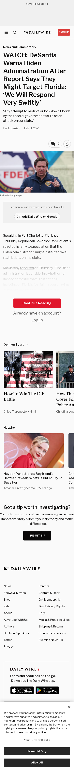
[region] (37, 736)
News (7, 586)
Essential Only (37, 751)
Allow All (37, 762)
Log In (37, 320)
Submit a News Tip (51, 640)
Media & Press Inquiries (54, 619)
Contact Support (50, 592)
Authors (9, 626)
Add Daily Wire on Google (39, 216)
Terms (8, 640)
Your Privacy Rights (52, 606)
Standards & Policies (52, 633)
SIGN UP (64, 32)
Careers (44, 586)
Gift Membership (50, 599)
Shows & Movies (15, 592)
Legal (42, 613)
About (8, 613)
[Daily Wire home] (37, 32)
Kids (6, 606)
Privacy (8, 646)
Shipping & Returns (51, 626)
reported (27, 268)
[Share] (67, 144)
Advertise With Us (16, 619)
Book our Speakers (16, 633)
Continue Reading (36, 303)
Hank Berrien (11, 128)
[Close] (69, 707)
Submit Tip (37, 535)
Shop (7, 599)
